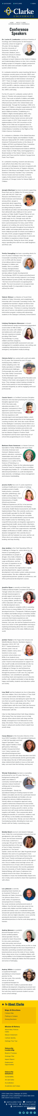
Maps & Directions (14, 1102)
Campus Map (9, 1013)
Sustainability (9, 1077)
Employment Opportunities (24, 1106)
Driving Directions (11, 1019)
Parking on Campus (11, 1016)
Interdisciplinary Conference (19, 24)
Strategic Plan (9, 1056)
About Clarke (21, 22)
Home (12, 22)
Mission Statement (11, 1035)
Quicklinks (7, 3)
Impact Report (9, 1059)
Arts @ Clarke (9, 1080)
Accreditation (9, 1083)
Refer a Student (29, 1104)
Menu (34, 3)
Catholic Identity (10, 1038)
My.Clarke (18, 3)
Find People (13, 1104)
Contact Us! (30, 1102)
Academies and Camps (12, 1086)
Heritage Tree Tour (11, 1041)
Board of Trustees (11, 1053)
